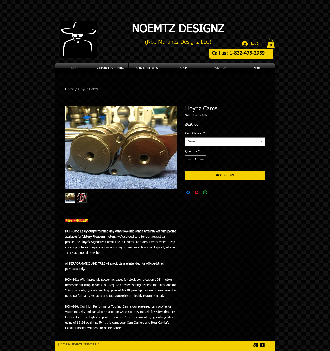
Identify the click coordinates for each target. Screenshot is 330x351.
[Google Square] (255, 345)
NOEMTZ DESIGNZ (178, 29)
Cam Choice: (195, 133)
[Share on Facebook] (188, 192)
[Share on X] (213, 192)
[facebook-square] (262, 345)
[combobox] (225, 141)
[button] (271, 43)
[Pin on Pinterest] (196, 192)
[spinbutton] (195, 160)
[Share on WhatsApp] (205, 192)
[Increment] (202, 160)
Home (69, 89)
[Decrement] (188, 160)
